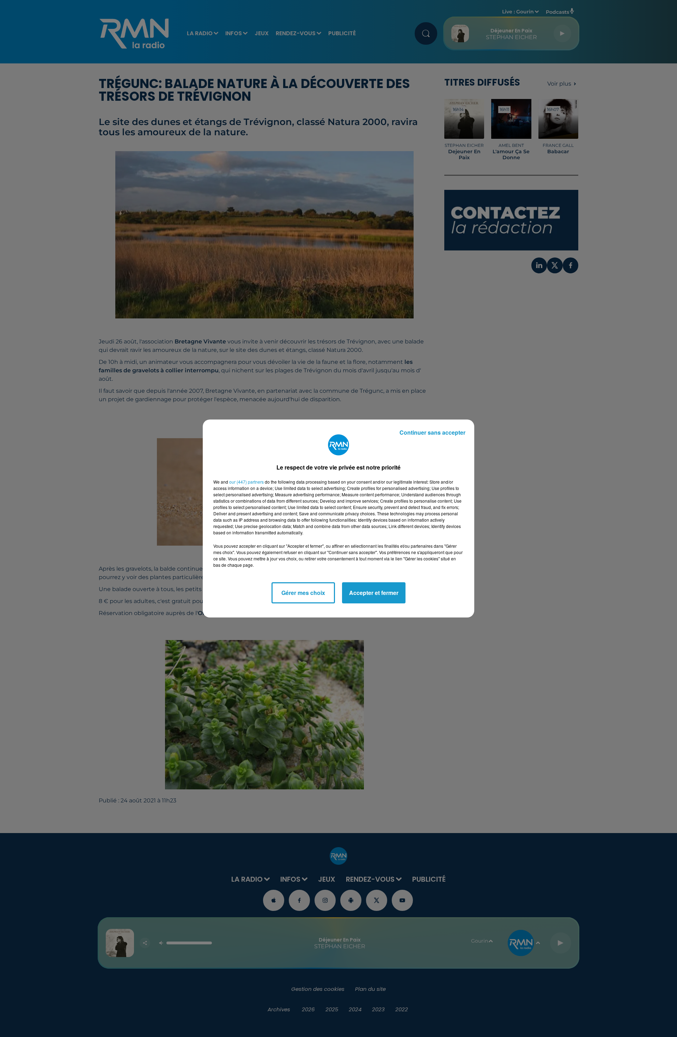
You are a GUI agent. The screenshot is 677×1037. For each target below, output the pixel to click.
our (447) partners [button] (246, 482)
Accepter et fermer (373, 593)
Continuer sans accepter (432, 432)
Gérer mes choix (303, 593)
